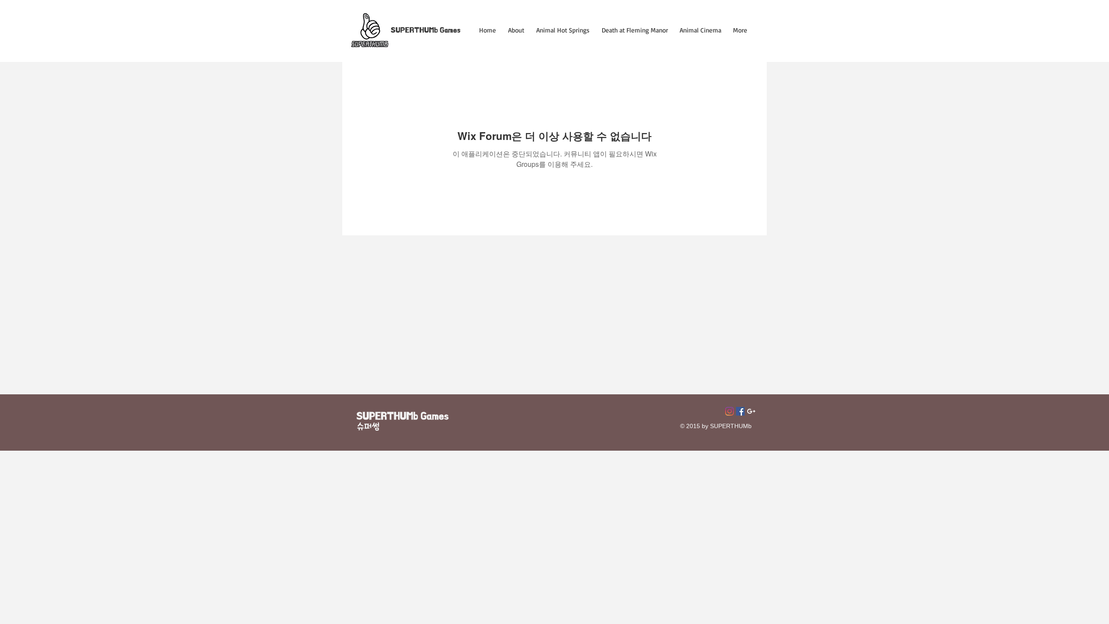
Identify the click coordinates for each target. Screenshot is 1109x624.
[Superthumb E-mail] (751, 411)
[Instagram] (729, 411)
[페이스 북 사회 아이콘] (740, 411)
